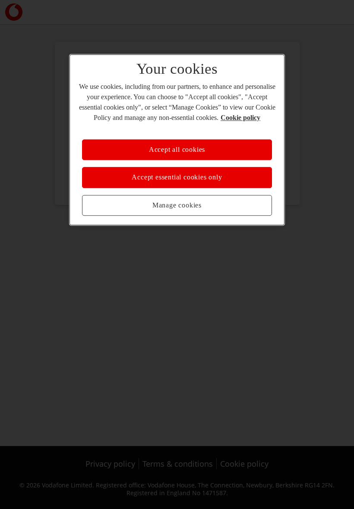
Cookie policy (240, 117)
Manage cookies (177, 205)
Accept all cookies (177, 149)
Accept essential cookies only (177, 177)
